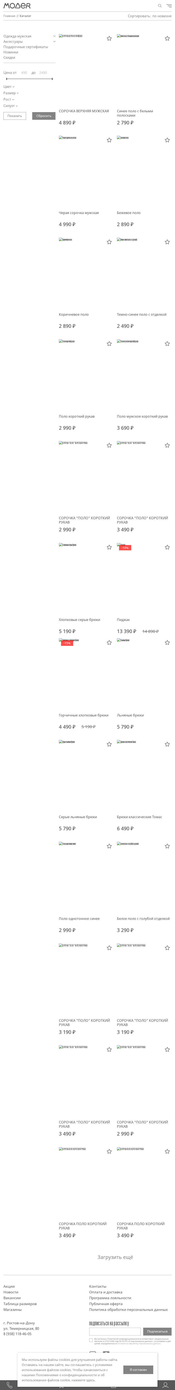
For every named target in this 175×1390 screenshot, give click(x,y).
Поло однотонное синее (79, 918)
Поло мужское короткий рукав (142, 416)
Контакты (97, 1286)
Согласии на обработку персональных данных (138, 1343)
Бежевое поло (129, 212)
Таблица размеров (20, 1303)
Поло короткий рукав (77, 416)
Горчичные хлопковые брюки (83, 715)
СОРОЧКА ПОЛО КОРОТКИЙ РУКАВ (82, 1226)
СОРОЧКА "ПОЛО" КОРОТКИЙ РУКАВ (84, 520)
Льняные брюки (130, 715)
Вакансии (12, 1297)
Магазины (12, 1309)
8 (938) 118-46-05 (17, 1333)
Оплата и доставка (105, 1292)
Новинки (10, 52)
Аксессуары (13, 41)
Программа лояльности (110, 1297)
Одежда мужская (17, 36)
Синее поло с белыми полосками (135, 113)
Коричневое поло (74, 314)
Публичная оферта (106, 1303)
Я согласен (138, 1369)
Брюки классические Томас (139, 817)
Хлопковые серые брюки (79, 619)
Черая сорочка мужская (79, 212)
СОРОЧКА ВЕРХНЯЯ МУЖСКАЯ (84, 111)
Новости (10, 1292)
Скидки (9, 57)
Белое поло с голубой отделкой (143, 918)
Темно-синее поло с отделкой (141, 314)
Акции (9, 1286)
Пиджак (123, 619)
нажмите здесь (83, 1380)
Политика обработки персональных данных (128, 1309)
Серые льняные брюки (78, 817)
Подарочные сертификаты (26, 47)
